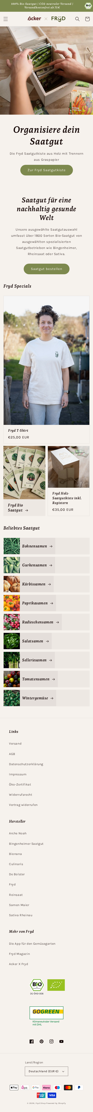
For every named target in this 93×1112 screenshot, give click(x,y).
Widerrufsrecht (20, 795)
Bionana (15, 854)
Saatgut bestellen (46, 269)
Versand (15, 743)
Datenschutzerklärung (26, 764)
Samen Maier (19, 905)
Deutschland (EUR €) (44, 1071)
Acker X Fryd (18, 964)
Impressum (17, 774)
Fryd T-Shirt (18, 430)
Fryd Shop (41, 1103)
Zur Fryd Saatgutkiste (47, 170)
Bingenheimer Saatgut (26, 844)
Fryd (12, 884)
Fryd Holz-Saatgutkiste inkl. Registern (67, 498)
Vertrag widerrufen (23, 805)
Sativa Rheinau (20, 915)
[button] (6, 19)
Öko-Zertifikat (20, 784)
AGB (12, 754)
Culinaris (16, 864)
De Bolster (17, 874)
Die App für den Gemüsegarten (32, 944)
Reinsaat (16, 895)
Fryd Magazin (19, 954)
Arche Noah (18, 833)
